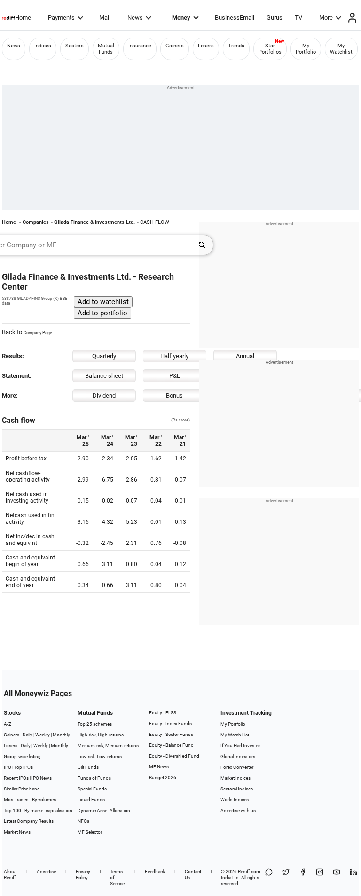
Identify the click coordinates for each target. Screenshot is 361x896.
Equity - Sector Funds (171, 734)
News (135, 17)
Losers (206, 46)
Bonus (174, 395)
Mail (104, 17)
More (326, 17)
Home (23, 17)
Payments (61, 17)
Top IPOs (23, 767)
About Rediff (10, 874)
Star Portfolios (270, 49)
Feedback (155, 871)
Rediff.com (249, 871)
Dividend (104, 395)
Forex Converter (236, 767)
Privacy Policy (83, 874)
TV (298, 17)
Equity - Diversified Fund (174, 756)
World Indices (234, 799)
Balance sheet (104, 375)
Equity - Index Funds (170, 723)
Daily (27, 735)
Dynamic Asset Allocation (104, 810)
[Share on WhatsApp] (269, 877)
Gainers (174, 46)
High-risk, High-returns (101, 735)
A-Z (7, 724)
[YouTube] (336, 877)
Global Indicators (237, 756)
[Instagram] (319, 877)
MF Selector (90, 832)
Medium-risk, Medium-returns (108, 746)
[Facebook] (302, 877)
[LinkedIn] (353, 877)
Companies (36, 222)
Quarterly (104, 356)
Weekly (42, 735)
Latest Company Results (29, 821)
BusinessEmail (234, 17)
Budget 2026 (162, 777)
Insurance (139, 46)
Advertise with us (238, 810)
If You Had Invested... (242, 746)
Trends (236, 46)
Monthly (61, 735)
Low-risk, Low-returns (100, 756)
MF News (159, 767)
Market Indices (235, 778)
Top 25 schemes (95, 724)
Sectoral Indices (236, 789)
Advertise (46, 871)
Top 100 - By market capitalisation (38, 810)
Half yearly (174, 356)
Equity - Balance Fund (171, 745)
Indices (42, 46)
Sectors (74, 46)
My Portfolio (306, 49)
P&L (174, 375)
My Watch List (234, 735)
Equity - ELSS (162, 713)
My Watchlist (341, 49)
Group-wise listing (22, 756)
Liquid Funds (91, 799)
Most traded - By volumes (30, 799)
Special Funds (92, 789)
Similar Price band (22, 789)
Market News (17, 832)
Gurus (275, 17)
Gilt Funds (88, 767)
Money (181, 17)
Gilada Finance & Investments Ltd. (94, 222)
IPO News (41, 778)
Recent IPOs (16, 778)
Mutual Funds (106, 49)
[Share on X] (286, 877)
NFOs (83, 821)
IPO (7, 767)
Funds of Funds (94, 778)
